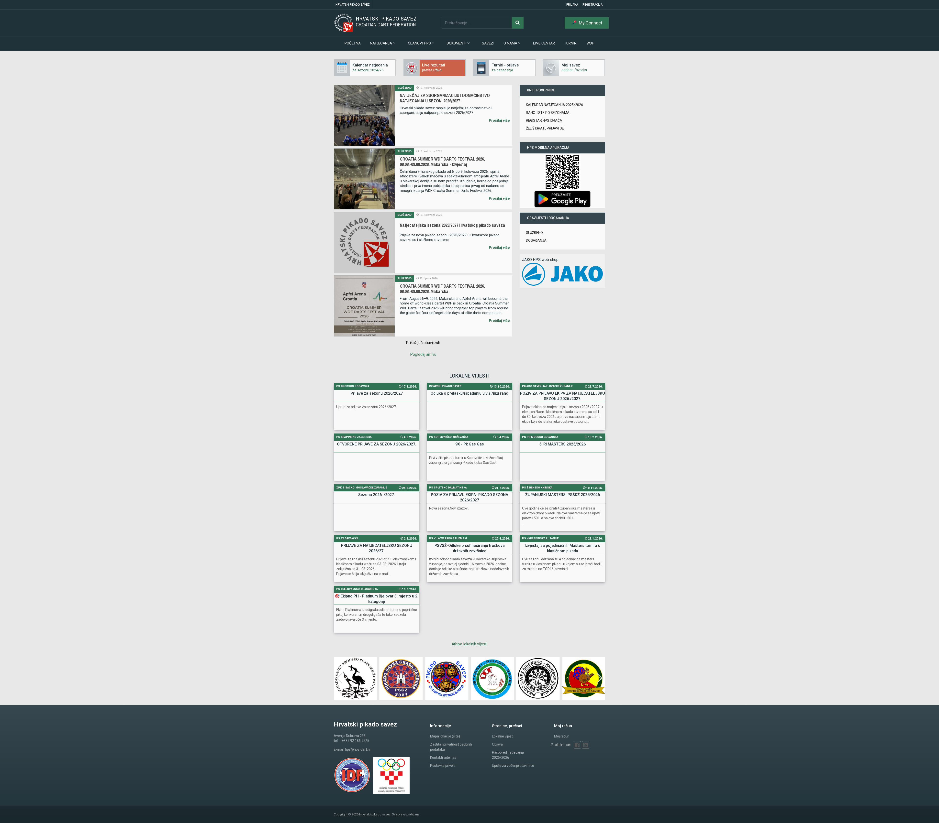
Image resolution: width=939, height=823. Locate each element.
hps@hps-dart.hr (358, 749)
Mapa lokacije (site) (445, 736)
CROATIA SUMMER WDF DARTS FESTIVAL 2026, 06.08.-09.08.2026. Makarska (442, 288)
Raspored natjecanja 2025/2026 (508, 754)
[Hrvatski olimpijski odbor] (392, 775)
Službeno (404, 87)
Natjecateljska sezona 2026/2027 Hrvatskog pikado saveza (452, 225)
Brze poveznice (541, 90)
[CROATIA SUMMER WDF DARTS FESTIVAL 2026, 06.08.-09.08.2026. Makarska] (364, 305)
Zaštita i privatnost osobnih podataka (451, 746)
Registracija (592, 4)
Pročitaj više (499, 120)
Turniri (570, 43)
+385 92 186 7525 (355, 741)
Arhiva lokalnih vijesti (469, 644)
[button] (599, 678)
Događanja (536, 240)
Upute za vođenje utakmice (513, 766)
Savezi (488, 43)
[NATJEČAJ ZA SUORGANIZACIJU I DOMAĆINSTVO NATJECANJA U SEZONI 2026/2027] (364, 115)
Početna (353, 43)
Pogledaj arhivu (423, 354)
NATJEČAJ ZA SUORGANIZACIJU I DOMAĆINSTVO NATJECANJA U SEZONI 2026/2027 (445, 98)
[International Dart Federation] (353, 775)
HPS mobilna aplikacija (548, 148)
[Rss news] (585, 744)
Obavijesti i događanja (548, 218)
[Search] (518, 23)
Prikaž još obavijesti (423, 342)
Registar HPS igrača (544, 120)
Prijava (572, 4)
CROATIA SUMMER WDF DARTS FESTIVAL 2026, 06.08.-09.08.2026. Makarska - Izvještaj (442, 161)
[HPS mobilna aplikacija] (562, 199)
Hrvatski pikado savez (352, 4)
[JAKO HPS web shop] (562, 273)
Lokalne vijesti (503, 736)
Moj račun (561, 736)
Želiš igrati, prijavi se (545, 128)
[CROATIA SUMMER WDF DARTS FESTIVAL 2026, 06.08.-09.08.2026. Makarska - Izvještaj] (364, 178)
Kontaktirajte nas (443, 757)
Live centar (544, 43)
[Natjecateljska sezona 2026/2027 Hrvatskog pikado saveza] (364, 242)
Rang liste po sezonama (548, 113)
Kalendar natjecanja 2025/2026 (554, 105)
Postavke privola (443, 766)
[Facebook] (577, 744)
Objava (497, 744)
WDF (590, 43)
